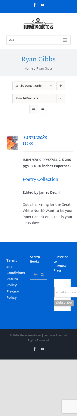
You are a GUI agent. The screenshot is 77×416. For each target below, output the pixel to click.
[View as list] (42, 109)
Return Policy (12, 282)
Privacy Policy (12, 295)
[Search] (42, 274)
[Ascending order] (60, 86)
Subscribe (62, 282)
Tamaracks (35, 138)
